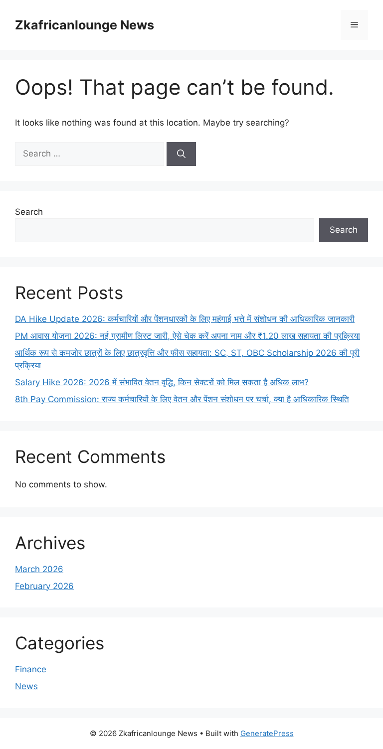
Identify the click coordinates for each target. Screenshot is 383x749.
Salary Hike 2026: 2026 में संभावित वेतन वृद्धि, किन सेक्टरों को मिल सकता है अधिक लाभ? (162, 382)
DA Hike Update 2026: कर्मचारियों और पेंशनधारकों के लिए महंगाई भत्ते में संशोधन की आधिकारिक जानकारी (185, 319)
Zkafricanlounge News (84, 24)
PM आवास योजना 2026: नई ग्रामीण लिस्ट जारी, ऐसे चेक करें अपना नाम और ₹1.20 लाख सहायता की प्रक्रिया (187, 336)
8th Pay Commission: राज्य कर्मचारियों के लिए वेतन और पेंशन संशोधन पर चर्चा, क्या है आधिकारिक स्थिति (182, 399)
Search (29, 212)
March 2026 (39, 569)
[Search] (181, 154)
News (26, 686)
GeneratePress (267, 733)
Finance (30, 669)
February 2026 (44, 586)
